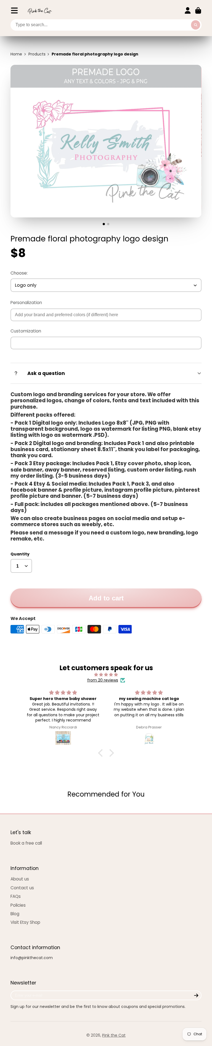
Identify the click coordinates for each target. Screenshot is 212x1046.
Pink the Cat (114, 1035)
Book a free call (26, 843)
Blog (14, 914)
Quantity (20, 554)
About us (19, 879)
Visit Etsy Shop (25, 922)
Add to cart (106, 598)
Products (37, 54)
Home (16, 54)
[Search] (195, 25)
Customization (25, 331)
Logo (40, 10)
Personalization (26, 302)
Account (187, 10)
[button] (102, 753)
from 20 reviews (102, 680)
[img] (106, 675)
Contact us (22, 888)
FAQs (15, 896)
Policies (18, 905)
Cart (198, 10)
